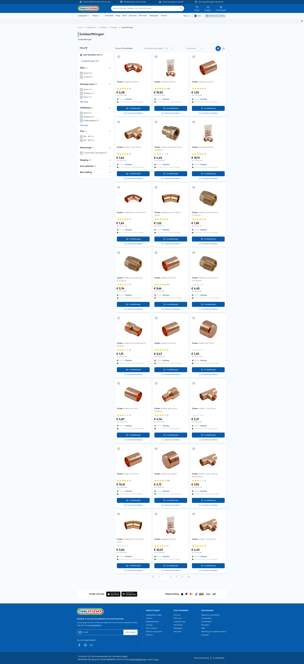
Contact (164, 15)
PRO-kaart (143, 15)
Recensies (205, 625)
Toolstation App (180, 621)
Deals (124, 15)
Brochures (133, 15)
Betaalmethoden (152, 621)
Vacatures (177, 631)
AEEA (203, 628)
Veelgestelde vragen (154, 615)
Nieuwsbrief (178, 625)
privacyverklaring (94, 625)
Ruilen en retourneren (154, 631)
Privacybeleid (206, 618)
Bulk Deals (110, 15)
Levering (149, 625)
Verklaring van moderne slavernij (213, 631)
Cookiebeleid (206, 621)
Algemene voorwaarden (210, 615)
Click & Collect (151, 628)
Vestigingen (153, 15)
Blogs (118, 15)
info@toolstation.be (137, 660)
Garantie (149, 635)
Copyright (205, 635)
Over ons (177, 615)
